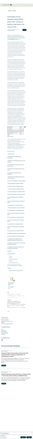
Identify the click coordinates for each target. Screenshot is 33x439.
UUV (16, 297)
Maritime (23, 295)
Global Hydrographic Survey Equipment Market (16, 270)
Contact (8, 311)
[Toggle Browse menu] (29, 5)
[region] (16, 435)
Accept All (23, 437)
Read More (3, 365)
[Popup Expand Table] (25, 127)
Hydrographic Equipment (11, 294)
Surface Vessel (12, 297)
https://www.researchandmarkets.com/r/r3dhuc (14, 265)
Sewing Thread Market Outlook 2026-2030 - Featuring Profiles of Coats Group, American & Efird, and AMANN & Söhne (16, 375)
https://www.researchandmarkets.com (7, 323)
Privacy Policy (3, 435)
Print (2, 329)
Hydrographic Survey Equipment (12, 295)
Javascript (3, 334)
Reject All (29, 437)
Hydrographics (19, 295)
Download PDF (3, 330)
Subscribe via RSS (4, 331)
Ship (8, 297)
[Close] (32, 433)
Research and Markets (10, 30)
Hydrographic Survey (18, 294)
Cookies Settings (3, 437)
